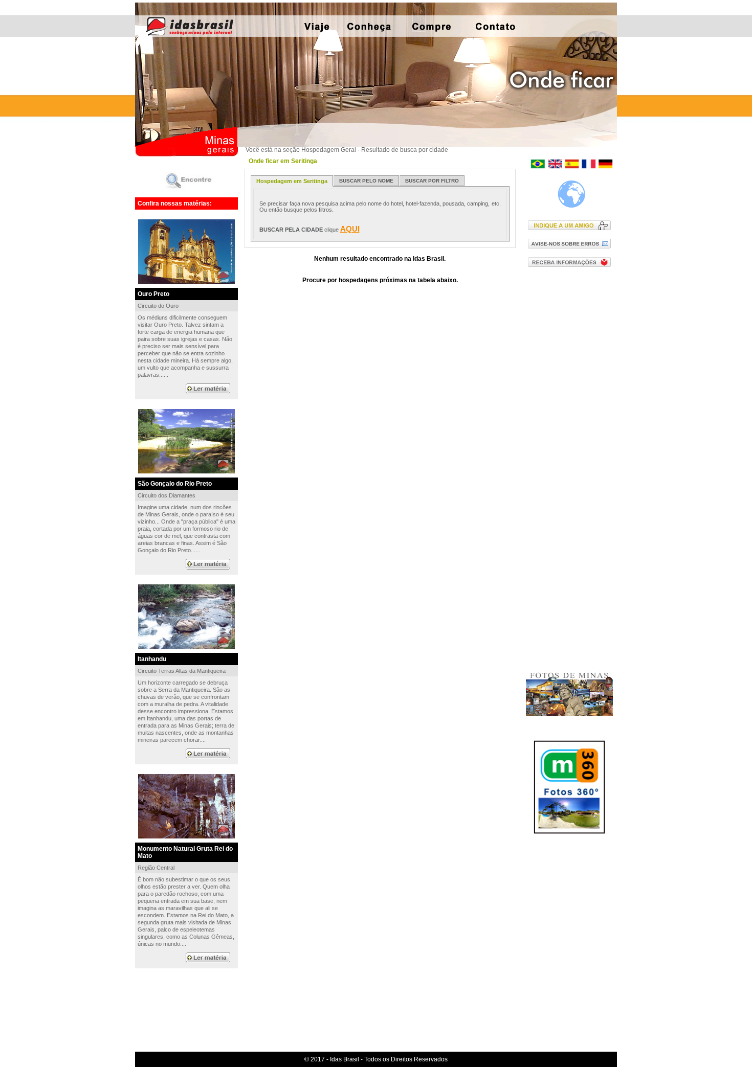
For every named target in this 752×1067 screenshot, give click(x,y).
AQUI (350, 228)
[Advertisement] (571, 439)
